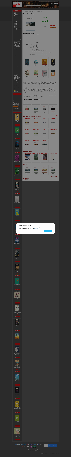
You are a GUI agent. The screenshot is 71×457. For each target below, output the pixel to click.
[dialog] (35, 228)
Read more (36, 228)
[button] (22, 231)
